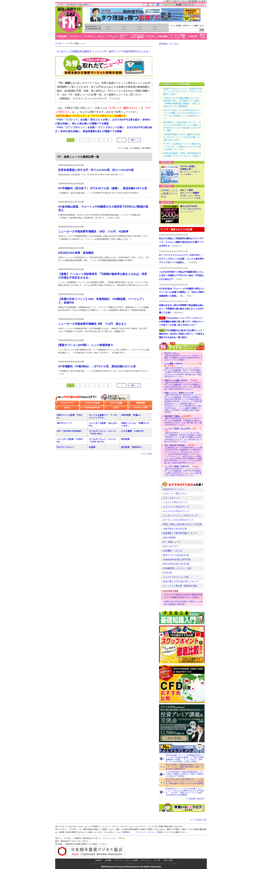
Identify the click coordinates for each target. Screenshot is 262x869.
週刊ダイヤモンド (134, 863)
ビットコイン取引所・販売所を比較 (180, 586)
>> (135, 140)
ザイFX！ (175, 863)
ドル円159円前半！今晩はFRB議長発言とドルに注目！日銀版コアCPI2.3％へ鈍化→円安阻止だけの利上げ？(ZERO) (185, 774)
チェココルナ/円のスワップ (176, 511)
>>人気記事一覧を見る (195, 799)
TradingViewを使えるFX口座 (176, 559)
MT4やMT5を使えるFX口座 (176, 564)
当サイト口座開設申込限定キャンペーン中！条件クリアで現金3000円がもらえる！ (105, 51)
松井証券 (125, 439)
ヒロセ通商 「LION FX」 (133, 431)
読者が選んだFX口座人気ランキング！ (181, 581)
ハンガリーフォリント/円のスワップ (180, 515)
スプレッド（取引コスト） (175, 493)
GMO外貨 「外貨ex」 (131, 415)
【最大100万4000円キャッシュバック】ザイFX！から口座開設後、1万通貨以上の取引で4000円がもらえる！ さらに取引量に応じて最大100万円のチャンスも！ (183, 420)
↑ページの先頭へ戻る (198, 820)
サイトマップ (145, 860)
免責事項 (98, 860)
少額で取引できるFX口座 (175, 528)
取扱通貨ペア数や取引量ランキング (180, 533)
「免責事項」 (126, 832)
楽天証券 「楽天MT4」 (132, 447)
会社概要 (108, 860)
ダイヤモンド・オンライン (116, 863)
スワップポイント (171, 498)
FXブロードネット (65, 447)
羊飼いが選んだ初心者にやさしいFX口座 (182, 524)
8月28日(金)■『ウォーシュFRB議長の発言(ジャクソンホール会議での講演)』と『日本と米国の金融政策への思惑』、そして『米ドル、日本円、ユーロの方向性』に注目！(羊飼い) (185, 758)
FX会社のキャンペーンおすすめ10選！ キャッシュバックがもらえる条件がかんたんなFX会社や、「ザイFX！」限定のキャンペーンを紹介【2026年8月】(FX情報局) (185, 792)
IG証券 (92, 447)
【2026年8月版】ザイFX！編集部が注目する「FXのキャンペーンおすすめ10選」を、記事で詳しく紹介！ (182, 137)
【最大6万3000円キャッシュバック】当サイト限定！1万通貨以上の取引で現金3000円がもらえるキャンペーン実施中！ (183, 356)
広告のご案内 (168, 860)
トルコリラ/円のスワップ (175, 502)
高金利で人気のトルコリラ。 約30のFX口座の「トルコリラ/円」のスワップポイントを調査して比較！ (182, 91)
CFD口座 (167, 572)
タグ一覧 (157, 860)
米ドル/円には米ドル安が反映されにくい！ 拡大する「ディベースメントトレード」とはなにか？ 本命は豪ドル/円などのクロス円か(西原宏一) (185, 782)
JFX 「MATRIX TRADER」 (70, 431)
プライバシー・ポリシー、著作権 (126, 860)
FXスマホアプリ (170, 546)
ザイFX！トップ (61, 43)
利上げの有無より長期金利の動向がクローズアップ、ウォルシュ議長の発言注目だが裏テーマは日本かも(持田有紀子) (185, 767)
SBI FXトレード (64, 423)
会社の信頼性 (169, 537)
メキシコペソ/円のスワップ (176, 507)
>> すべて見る (146, 454)
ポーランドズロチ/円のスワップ (178, 520)
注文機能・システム (172, 550)
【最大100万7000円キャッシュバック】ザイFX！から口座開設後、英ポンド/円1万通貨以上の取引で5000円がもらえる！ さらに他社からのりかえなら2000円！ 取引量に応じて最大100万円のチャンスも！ (183, 370)
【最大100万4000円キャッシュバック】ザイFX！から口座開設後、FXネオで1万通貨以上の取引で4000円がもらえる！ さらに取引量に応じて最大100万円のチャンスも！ (183, 384)
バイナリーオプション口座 (175, 577)
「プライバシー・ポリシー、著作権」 (148, 832)
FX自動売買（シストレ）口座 (177, 568)
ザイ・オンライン (148, 863)
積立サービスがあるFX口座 (176, 555)
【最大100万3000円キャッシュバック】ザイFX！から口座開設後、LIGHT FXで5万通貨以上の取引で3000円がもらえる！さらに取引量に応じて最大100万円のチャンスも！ (182, 470)
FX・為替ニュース (172, 542)
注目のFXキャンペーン (174, 489)
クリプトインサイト (163, 863)
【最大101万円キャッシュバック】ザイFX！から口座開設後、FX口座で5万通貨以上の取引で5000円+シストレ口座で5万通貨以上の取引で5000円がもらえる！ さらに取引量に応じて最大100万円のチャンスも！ (183, 435)
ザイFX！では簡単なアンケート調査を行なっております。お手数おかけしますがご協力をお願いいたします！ (182, 146)
